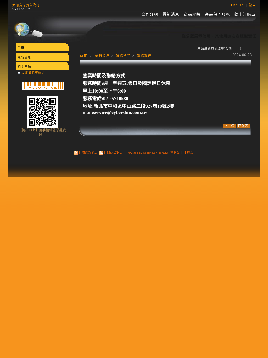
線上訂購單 (244, 14)
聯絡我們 (144, 56)
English (237, 5)
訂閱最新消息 (88, 152)
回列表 (243, 126)
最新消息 (171, 14)
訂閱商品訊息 (113, 152)
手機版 (188, 152)
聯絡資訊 (124, 56)
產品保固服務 (217, 14)
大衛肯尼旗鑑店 (33, 73)
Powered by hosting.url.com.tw (147, 152)
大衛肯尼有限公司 (26, 5)
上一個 (229, 126)
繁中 (252, 5)
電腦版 (175, 152)
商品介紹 (192, 14)
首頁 (83, 56)
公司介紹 (149, 14)
